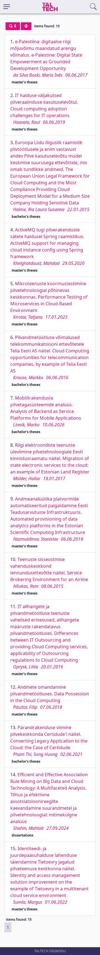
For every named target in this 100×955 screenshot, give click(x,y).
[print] (26, 26)
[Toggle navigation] (6, 6)
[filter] (13, 26)
